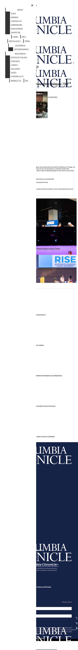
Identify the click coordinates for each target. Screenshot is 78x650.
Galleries (15, 69)
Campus (16, 37)
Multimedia (20, 54)
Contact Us (16, 21)
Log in (42, 638)
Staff (13, 13)
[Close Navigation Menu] (32, 5)
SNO (37, 638)
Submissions (16, 25)
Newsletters (48, 97)
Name (5, 613)
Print (55, 97)
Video (13, 72)
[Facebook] (76, 613)
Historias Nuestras (23, 49)
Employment (17, 29)
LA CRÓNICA (20, 45)
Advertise (15, 32)
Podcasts (15, 61)
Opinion (28, 41)
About (20, 10)
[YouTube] (76, 628)
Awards (14, 17)
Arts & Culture (15, 41)
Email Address (7, 606)
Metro (25, 37)
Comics (14, 65)
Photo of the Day (19, 57)
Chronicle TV (17, 76)
